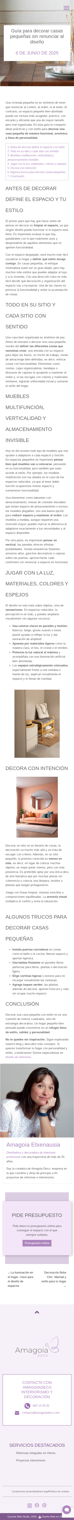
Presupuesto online (37, 1243)
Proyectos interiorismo (30, 1460)
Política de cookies (59, 1491)
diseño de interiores (18, 1057)
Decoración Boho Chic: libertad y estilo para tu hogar (53, 1277)
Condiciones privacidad (24, 1491)
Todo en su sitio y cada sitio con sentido (33, 151)
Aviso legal (43, 1491)
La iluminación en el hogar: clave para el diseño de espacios (20, 1279)
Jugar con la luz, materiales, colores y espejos (36, 163)
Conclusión (15, 176)
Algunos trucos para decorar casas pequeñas (36, 172)
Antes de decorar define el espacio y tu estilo (36, 147)
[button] (66, 1509)
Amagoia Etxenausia (33, 1144)
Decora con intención (21, 167)
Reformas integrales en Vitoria (35, 1453)
